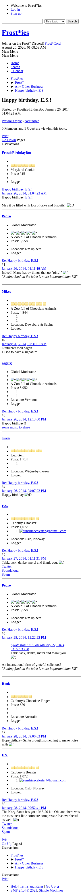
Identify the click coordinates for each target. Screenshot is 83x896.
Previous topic (12, 121)
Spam (6, 574)
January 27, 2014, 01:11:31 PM (24, 558)
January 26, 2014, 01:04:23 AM (24, 193)
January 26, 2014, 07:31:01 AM (24, 344)
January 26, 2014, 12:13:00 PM (24, 419)
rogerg (7, 363)
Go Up (7, 844)
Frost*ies (15, 32)
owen (6, 438)
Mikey (6, 291)
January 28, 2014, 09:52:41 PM (24, 808)
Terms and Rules (31, 886)
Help (14, 886)
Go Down (9, 140)
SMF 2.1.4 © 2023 (24, 890)
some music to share (16, 427)
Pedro (6, 216)
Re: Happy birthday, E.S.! (20, 260)
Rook (6, 684)
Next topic (32, 121)
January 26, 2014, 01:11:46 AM (24, 268)
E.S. (28, 197)
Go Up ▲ (53, 886)
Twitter (7, 566)
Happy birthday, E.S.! (17, 189)
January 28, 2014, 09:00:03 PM (24, 736)
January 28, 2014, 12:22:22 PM (24, 637)
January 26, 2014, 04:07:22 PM (24, 491)
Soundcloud (10, 570)
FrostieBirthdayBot (16, 153)
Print (5, 136)
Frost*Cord (53, 43)
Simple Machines (51, 890)
